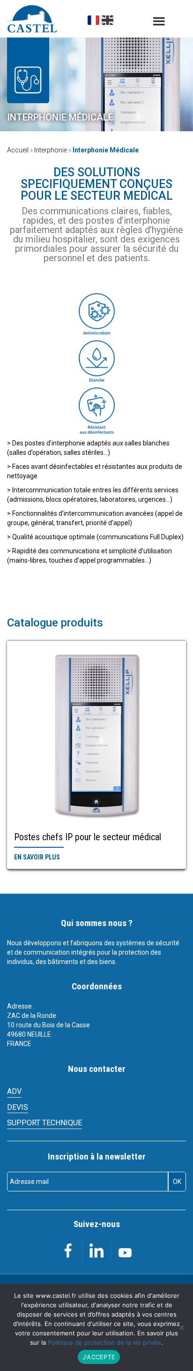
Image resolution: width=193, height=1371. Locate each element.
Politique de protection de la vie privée (104, 1342)
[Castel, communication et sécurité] (32, 19)
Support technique (44, 1122)
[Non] (181, 1327)
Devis (17, 1107)
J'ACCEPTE (98, 1357)
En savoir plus (37, 857)
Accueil (18, 150)
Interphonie (50, 150)
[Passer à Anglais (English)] (107, 20)
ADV (14, 1091)
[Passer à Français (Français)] (93, 20)
